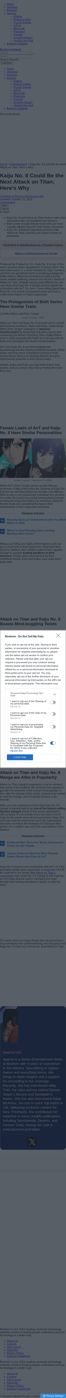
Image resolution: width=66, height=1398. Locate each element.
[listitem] (33, 694)
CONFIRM (20, 757)
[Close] (59, 636)
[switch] (53, 702)
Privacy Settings (54, 1395)
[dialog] (33, 699)
